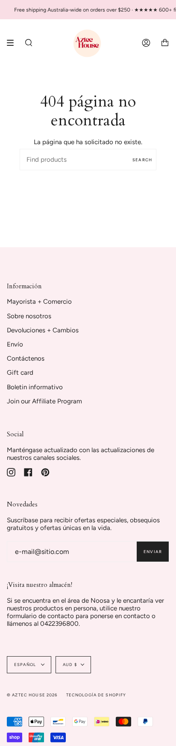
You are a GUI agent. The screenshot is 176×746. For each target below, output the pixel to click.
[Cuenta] (146, 42)
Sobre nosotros (29, 316)
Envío (15, 344)
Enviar (153, 551)
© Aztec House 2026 (32, 695)
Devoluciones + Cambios (43, 330)
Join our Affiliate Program (44, 401)
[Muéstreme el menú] (13, 42)
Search (142, 159)
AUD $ (70, 664)
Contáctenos (25, 358)
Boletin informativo (35, 387)
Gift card (20, 372)
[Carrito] (165, 42)
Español (25, 664)
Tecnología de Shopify (96, 695)
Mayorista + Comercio (39, 301)
